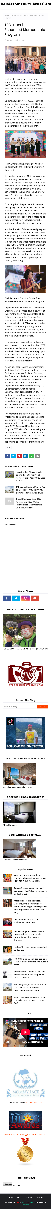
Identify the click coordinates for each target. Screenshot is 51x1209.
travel (13, 15)
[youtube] (35, 598)
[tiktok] (44, 598)
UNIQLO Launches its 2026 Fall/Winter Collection (26, 921)
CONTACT (29, 1197)
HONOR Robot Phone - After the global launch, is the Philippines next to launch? (29, 974)
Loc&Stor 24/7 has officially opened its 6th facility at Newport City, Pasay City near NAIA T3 (30, 476)
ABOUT (19, 1197)
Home (7, 15)
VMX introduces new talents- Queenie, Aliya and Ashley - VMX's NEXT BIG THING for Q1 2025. (30, 878)
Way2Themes (27, 1202)
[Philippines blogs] (25, 1165)
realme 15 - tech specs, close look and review (30, 948)
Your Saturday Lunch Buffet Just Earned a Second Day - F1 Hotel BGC (29, 1000)
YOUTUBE (39, 1197)
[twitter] (16, 598)
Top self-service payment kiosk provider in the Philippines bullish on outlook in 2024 (31, 891)
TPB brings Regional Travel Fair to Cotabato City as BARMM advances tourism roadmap (30, 490)
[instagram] (25, 598)
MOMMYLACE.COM (33, 1102)
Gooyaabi (26, 1204)
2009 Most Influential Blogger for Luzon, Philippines (25, 1134)
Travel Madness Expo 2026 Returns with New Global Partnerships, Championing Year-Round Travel (29, 503)
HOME (11, 1197)
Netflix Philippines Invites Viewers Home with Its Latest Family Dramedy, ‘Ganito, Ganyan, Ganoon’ (30, 936)
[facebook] (7, 598)
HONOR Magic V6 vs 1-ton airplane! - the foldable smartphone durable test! (31, 962)
